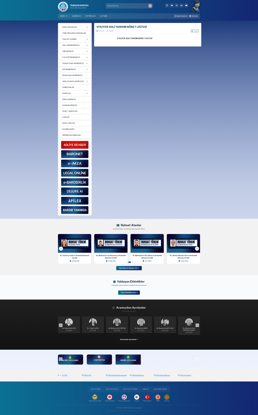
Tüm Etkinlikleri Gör (128, 293)
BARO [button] (62, 16)
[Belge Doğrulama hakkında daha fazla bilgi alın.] (74, 163)
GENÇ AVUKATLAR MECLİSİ (73, 81)
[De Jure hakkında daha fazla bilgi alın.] (74, 191)
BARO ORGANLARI (69, 27)
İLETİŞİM (103, 16)
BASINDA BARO (68, 129)
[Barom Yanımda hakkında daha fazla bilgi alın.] (74, 210)
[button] (197, 249)
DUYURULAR (90, 16)
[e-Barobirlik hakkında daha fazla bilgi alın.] (74, 182)
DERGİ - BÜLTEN (68, 123)
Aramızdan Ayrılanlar (128, 339)
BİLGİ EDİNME (96, 389)
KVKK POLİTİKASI (112, 389)
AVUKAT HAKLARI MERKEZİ (73, 63)
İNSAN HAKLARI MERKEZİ (72, 75)
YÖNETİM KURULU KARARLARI (74, 33)
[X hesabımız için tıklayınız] (172, 5)
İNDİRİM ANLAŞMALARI (71, 135)
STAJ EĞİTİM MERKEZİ (71, 57)
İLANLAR (65, 117)
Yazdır (196, 31)
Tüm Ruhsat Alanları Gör (128, 268)
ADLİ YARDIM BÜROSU (71, 45)
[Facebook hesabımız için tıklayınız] (167, 5)
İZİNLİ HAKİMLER (69, 99)
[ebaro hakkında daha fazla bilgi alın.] (74, 145)
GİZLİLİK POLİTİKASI (130, 389)
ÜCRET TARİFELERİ (69, 111)
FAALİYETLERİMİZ (69, 39)
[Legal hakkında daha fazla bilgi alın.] (74, 173)
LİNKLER (145, 389)
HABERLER (76, 16)
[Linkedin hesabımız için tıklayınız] (181, 5)
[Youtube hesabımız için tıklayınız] (186, 5)
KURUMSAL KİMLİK (160, 389)
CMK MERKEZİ (67, 51)
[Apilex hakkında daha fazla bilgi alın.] (74, 201)
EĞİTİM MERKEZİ (69, 69)
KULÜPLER (66, 93)
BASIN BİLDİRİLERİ (69, 105)
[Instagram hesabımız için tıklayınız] (177, 5)
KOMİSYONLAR (68, 87)
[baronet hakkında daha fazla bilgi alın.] (74, 154)
